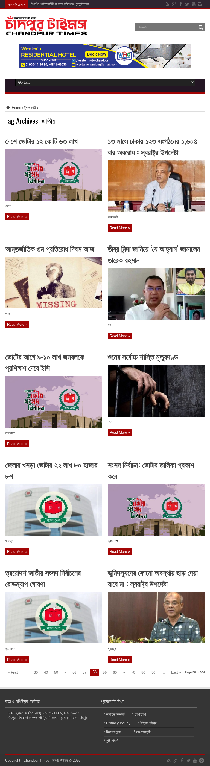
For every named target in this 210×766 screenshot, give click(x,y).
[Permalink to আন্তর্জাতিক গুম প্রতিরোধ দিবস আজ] (53, 307)
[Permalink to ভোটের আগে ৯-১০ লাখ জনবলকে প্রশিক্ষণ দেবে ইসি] (53, 426)
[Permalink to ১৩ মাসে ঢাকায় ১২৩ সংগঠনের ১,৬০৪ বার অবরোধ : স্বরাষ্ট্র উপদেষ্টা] (156, 211)
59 (105, 672)
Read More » (17, 217)
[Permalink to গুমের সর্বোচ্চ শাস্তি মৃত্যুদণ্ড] (156, 415)
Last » (176, 672)
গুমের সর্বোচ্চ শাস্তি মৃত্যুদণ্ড (143, 356)
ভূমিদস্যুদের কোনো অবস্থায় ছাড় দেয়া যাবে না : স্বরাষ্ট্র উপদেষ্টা (153, 577)
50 (56, 672)
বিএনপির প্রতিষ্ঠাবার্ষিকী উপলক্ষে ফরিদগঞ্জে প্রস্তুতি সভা (60, 4)
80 (143, 672)
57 (84, 672)
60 (115, 672)
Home (16, 108)
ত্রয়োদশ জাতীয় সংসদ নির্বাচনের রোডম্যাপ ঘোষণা (43, 577)
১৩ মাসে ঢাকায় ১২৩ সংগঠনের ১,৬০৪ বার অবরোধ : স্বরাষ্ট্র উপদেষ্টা (153, 146)
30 (36, 672)
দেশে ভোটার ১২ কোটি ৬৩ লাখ (41, 140)
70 (133, 672)
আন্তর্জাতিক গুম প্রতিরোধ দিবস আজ (49, 248)
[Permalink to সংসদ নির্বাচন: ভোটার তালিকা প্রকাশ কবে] (156, 534)
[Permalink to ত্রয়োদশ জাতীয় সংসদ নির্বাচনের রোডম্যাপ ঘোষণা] (53, 642)
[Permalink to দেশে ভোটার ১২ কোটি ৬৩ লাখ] (53, 199)
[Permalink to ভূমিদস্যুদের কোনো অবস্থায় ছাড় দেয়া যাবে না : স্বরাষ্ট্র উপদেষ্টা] (156, 642)
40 (46, 672)
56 (74, 672)
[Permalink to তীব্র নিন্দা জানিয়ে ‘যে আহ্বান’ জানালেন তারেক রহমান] (156, 318)
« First (13, 672)
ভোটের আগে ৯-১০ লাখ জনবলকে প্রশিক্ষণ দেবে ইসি (44, 362)
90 (153, 672)
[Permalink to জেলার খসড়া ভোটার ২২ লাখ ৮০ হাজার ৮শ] (53, 534)
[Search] (201, 27)
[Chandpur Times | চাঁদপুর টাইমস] (46, 31)
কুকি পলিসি (112, 741)
